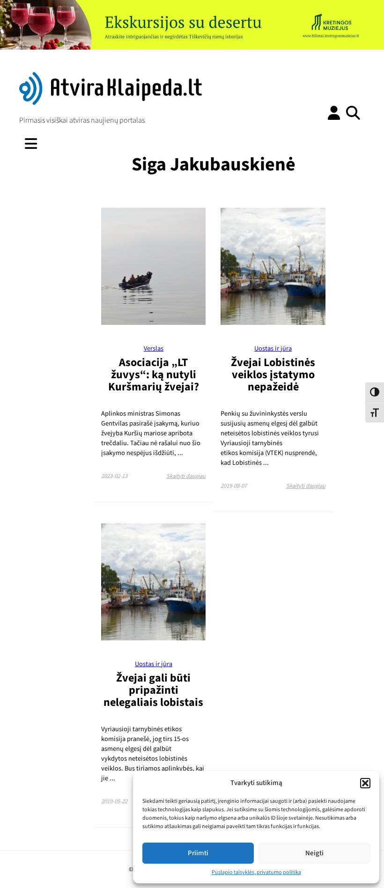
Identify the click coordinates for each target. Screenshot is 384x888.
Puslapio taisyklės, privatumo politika (256, 872)
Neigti (314, 853)
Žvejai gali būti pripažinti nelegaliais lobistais (153, 690)
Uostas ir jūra (273, 348)
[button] (365, 783)
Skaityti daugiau (186, 476)
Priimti (198, 853)
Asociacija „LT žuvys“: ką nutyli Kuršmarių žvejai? (153, 374)
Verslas (153, 348)
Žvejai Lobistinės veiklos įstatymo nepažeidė (273, 374)
